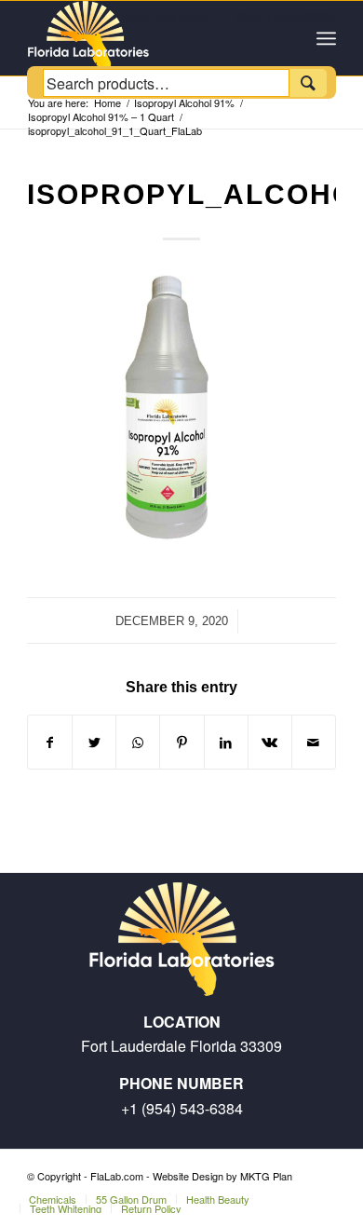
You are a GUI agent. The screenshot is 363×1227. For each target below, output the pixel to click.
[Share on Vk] (270, 742)
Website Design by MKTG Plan (222, 1175)
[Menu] (326, 38)
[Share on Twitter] (94, 742)
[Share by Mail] (313, 742)
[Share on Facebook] (50, 742)
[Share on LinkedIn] (226, 742)
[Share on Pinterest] (181, 742)
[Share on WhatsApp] (137, 742)
